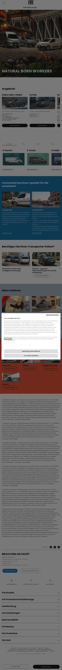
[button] (52, 315)
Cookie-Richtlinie (8, 338)
